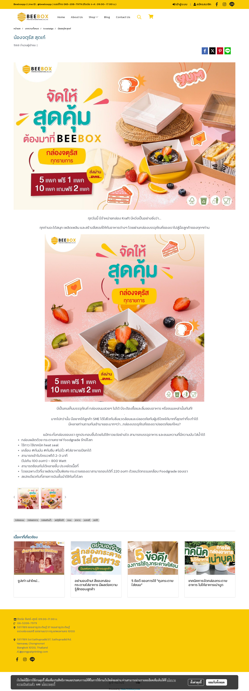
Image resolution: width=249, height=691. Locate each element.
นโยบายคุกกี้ (48, 684)
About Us (77, 17)
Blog (107, 17)
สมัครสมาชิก (203, 4)
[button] (139, 17)
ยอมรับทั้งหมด (216, 682)
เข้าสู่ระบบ (181, 4)
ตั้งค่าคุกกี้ (196, 682)
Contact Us (123, 17)
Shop (92, 17)
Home (61, 17)
